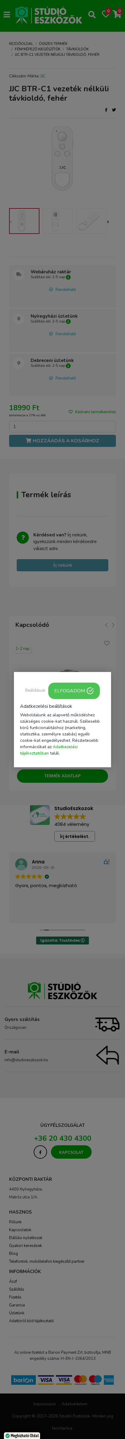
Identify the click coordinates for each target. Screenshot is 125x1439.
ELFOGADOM (69, 690)
